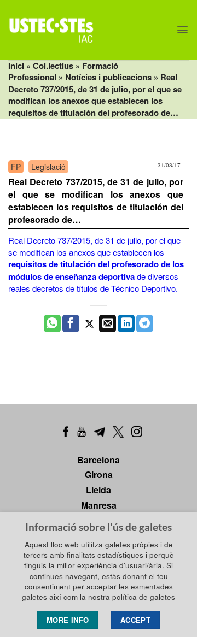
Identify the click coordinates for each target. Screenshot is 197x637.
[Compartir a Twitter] (89, 323)
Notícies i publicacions (108, 77)
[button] (182, 30)
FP (16, 166)
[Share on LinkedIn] (126, 323)
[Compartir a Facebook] (70, 323)
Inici (16, 66)
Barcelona (98, 459)
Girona (99, 474)
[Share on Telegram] (144, 323)
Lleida (98, 489)
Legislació (48, 166)
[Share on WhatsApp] (52, 323)
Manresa (99, 505)
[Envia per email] (107, 323)
